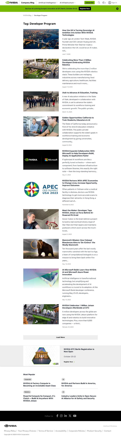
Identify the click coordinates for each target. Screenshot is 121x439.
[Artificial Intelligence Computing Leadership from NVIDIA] (11, 2)
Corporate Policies (77, 431)
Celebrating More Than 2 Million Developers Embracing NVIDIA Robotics (76, 62)
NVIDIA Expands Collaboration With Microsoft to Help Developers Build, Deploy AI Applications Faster (78, 153)
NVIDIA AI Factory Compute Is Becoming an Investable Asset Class (39, 384)
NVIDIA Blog (27, 15)
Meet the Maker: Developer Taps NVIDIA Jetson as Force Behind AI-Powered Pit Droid (77, 212)
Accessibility (60, 431)
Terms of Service (45, 431)
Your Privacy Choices (27, 431)
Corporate (27, 379)
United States (110, 426)
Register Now (68, 362)
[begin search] (99, 2)
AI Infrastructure (67, 3)
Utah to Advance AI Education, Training (79, 92)
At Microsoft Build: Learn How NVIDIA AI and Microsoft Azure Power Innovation (79, 272)
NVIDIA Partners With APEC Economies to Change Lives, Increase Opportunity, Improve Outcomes (80, 182)
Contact (107, 431)
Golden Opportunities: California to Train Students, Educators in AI (78, 118)
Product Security (94, 431)
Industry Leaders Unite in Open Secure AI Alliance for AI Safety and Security (78, 397)
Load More (60, 337)
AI (63, 379)
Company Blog (27, 2)
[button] (89, 2)
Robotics (27, 392)
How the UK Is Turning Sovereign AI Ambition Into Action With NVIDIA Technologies (78, 32)
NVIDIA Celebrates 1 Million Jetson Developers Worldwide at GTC (78, 306)
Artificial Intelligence (47, 3)
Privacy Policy (10, 431)
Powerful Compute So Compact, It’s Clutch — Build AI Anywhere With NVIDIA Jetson (39, 398)
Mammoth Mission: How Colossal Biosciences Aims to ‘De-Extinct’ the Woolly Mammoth (78, 242)
